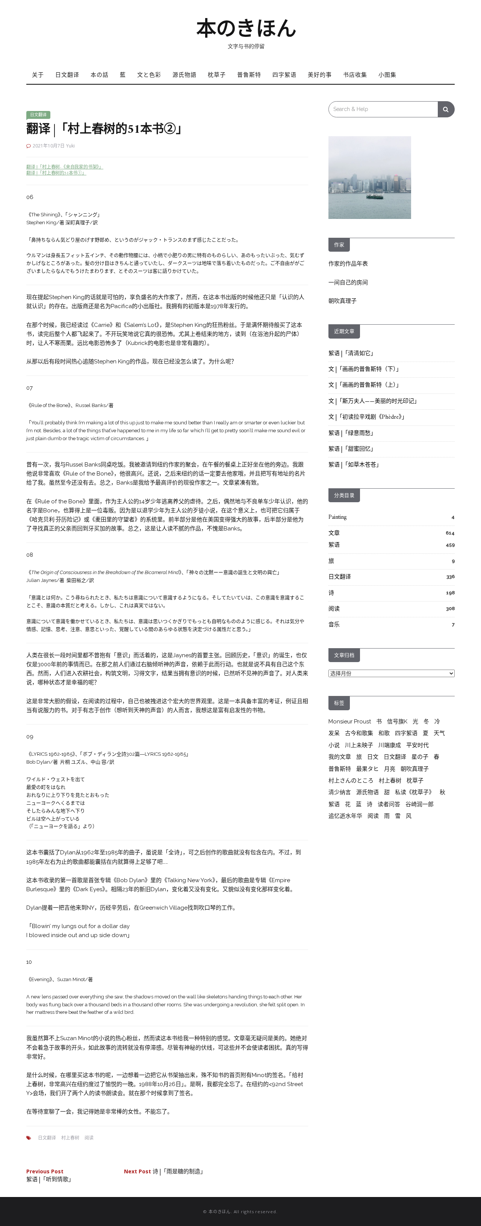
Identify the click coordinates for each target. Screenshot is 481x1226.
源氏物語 (184, 74)
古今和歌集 (359, 733)
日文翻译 (67, 74)
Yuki (70, 146)
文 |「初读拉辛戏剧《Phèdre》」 (367, 417)
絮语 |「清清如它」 (352, 354)
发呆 (334, 733)
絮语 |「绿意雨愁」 (352, 433)
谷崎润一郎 (419, 804)
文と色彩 (149, 74)
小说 (334, 745)
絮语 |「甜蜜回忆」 (352, 449)
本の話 (100, 74)
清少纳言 (339, 792)
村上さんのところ (351, 780)
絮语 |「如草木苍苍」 (355, 465)
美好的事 (320, 74)
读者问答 (389, 804)
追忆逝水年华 (345, 816)
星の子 (419, 757)
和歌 (384, 733)
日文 (372, 757)
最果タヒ (367, 769)
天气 (439, 733)
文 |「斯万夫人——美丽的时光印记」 (374, 402)
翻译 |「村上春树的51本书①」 (56, 174)
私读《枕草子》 (414, 792)
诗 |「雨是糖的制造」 (165, 1172)
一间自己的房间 (348, 282)
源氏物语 (367, 792)
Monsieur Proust (349, 721)
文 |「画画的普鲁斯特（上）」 (365, 385)
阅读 (89, 1138)
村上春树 (70, 1138)
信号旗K (397, 721)
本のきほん (246, 29)
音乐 (334, 625)
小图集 (387, 74)
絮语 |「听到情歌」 (50, 1176)
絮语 (334, 545)
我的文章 (339, 757)
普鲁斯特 (249, 74)
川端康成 (389, 745)
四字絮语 (284, 74)
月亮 (389, 769)
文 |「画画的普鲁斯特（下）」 (365, 370)
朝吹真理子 (342, 301)
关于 (38, 74)
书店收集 (355, 74)
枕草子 (217, 74)
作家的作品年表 (348, 263)
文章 (334, 534)
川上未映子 (359, 745)
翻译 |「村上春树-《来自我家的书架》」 (64, 168)
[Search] (446, 109)
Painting (337, 517)
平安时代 (417, 745)
